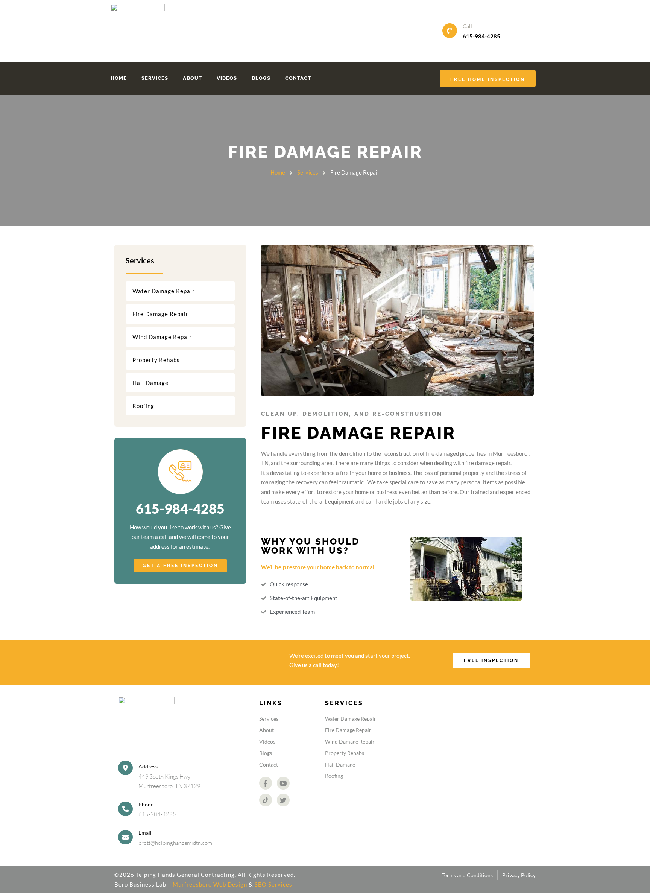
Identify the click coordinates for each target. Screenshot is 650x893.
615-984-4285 (481, 36)
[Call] (449, 30)
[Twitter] (283, 800)
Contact (298, 78)
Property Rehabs (156, 359)
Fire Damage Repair (160, 313)
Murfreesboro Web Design (210, 884)
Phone (145, 804)
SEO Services (273, 884)
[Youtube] (283, 783)
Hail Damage (150, 382)
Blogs (261, 78)
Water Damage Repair (163, 291)
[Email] (125, 837)
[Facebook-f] (265, 783)
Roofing (143, 405)
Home (119, 78)
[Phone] (125, 809)
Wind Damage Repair (162, 336)
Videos (227, 78)
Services (154, 78)
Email (145, 832)
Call (467, 26)
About (192, 78)
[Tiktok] (265, 800)
